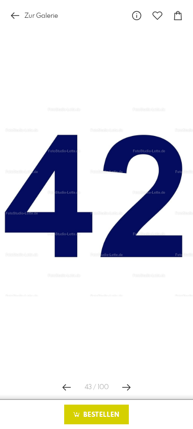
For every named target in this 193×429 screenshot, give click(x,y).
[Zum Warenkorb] (178, 15)
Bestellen (100, 415)
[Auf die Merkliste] (157, 15)
